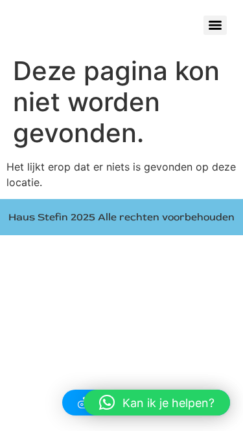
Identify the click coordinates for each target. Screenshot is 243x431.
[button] (157, 402)
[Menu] (215, 25)
